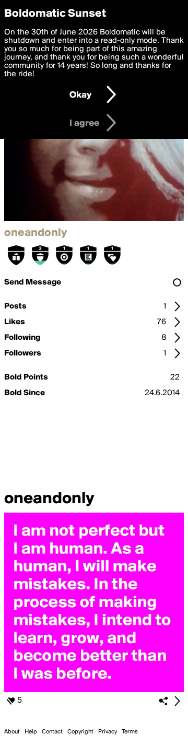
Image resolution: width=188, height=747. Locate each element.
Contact (52, 732)
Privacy (107, 732)
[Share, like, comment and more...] (94, 690)
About (12, 732)
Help (31, 732)
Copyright (80, 732)
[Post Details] (177, 701)
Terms (130, 732)
